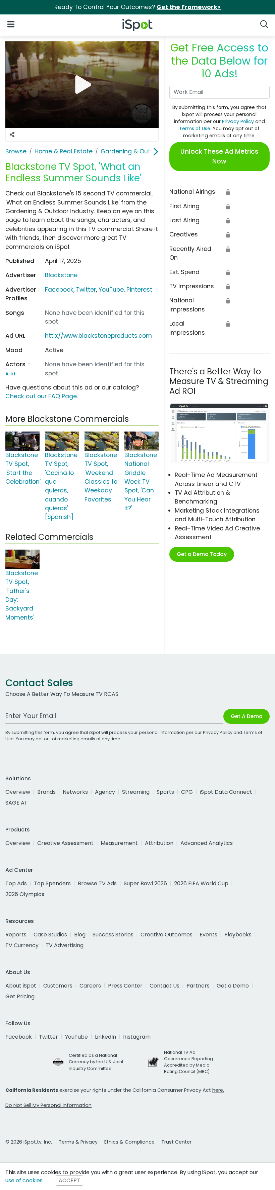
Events (208, 934)
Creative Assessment (65, 843)
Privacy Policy (238, 121)
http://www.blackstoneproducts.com (98, 336)
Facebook (59, 290)
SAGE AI (15, 803)
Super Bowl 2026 (145, 883)
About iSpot (20, 986)
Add (10, 373)
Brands (46, 792)
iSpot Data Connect (226, 792)
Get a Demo (233, 986)
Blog (80, 934)
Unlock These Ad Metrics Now (219, 156)
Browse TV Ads (97, 883)
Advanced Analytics (206, 843)
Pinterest (139, 290)
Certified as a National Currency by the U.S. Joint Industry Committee (96, 1061)
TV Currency (22, 945)
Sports (165, 792)
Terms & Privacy (78, 1142)
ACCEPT (69, 1180)
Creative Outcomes (166, 934)
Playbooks (238, 934)
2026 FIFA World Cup (201, 883)
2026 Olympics (24, 894)
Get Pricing (20, 996)
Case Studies (50, 934)
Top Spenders (52, 883)
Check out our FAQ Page (41, 396)
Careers (90, 986)
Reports (15, 934)
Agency (105, 792)
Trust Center (176, 1142)
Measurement (119, 843)
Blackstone (61, 275)
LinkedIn (105, 1037)
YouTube (111, 290)
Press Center (125, 986)
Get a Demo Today (202, 554)
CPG (187, 792)
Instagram (137, 1037)
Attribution (159, 843)
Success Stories (113, 934)
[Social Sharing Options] (12, 134)
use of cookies (24, 1180)
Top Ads (16, 883)
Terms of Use (194, 128)
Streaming (136, 792)
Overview (17, 792)
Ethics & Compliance (129, 1142)
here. (218, 1090)
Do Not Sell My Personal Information (48, 1105)
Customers (57, 986)
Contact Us (164, 986)
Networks (75, 792)
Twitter (86, 290)
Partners (198, 986)
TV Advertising (65, 945)
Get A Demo (246, 716)
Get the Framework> (189, 7)
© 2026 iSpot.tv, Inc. (28, 1142)
